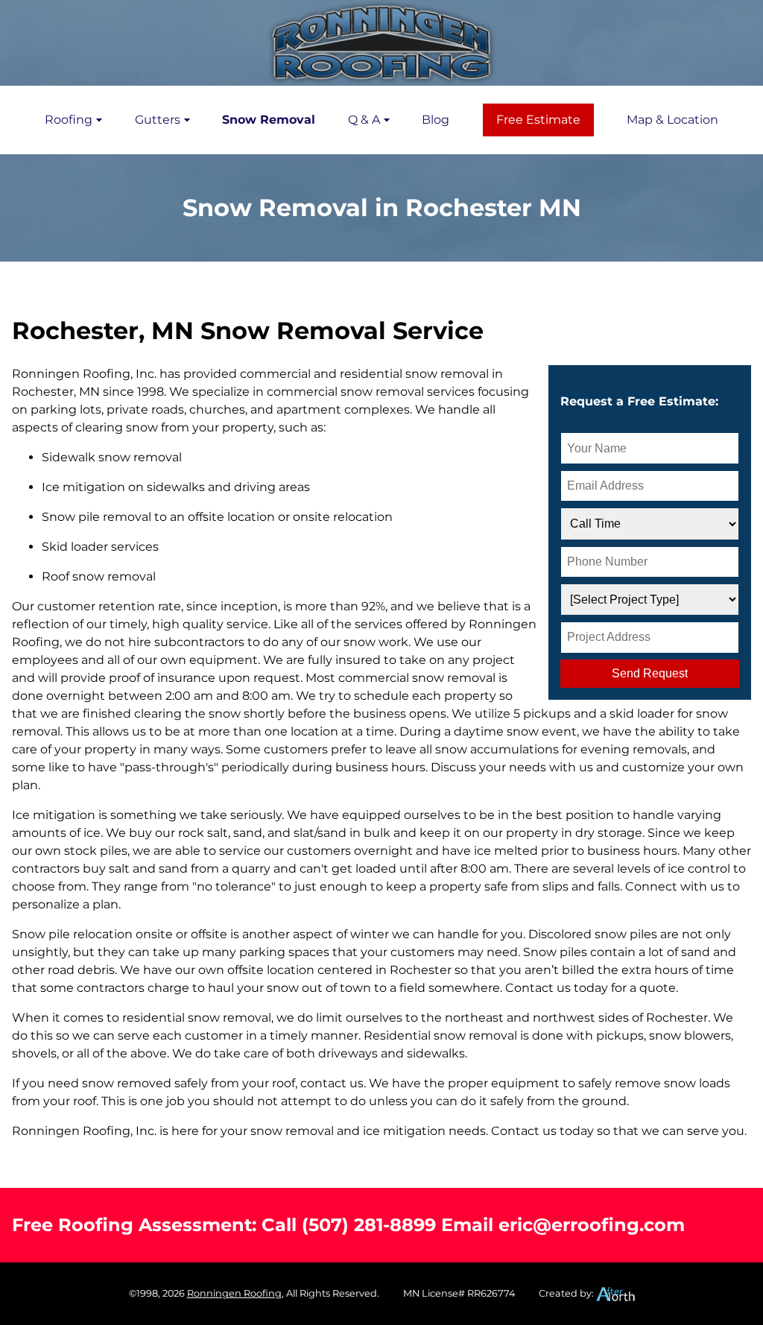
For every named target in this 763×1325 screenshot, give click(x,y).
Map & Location (672, 120)
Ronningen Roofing (234, 1293)
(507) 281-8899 (369, 1225)
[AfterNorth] (615, 1293)
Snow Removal (268, 120)
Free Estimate (538, 120)
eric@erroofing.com (591, 1225)
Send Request (650, 673)
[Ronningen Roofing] (381, 43)
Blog (435, 120)
